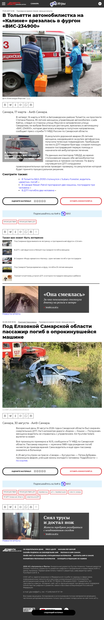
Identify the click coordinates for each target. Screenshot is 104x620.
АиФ (28, 98)
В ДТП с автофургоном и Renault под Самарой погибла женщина (41, 250)
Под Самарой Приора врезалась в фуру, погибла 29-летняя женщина (43, 267)
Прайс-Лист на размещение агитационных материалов (47, 556)
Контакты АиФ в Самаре (83, 556)
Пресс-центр (51, 549)
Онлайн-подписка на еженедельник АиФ (40, 552)
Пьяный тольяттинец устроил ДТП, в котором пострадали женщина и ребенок (47, 276)
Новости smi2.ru (11, 314)
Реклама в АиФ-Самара (70, 552)
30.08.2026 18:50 (9, 322)
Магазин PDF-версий (66, 549)
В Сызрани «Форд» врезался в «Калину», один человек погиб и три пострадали (47, 259)
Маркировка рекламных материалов (39, 559)
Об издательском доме (33, 549)
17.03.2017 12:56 (8, 11)
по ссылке (21, 460)
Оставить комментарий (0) (81, 201)
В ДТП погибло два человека (38, 190)
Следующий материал (53, 613)
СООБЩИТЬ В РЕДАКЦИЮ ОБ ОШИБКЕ (72, 559)
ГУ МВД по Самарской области (15, 409)
